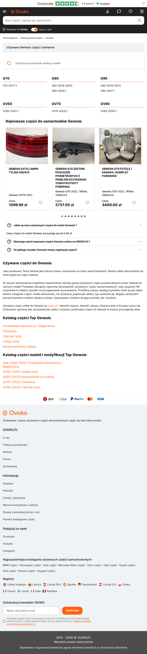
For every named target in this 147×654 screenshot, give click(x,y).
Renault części (27, 570)
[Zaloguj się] (107, 11)
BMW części (10, 565)
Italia (38, 591)
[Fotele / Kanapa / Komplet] (120, 146)
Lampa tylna (11, 341)
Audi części (50, 565)
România (52, 591)
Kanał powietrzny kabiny (19, 346)
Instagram (9, 550)
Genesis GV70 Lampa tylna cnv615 (23, 170)
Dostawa (8, 483)
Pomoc (7, 459)
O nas (6, 437)
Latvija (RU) (54, 584)
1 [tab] (62, 216)
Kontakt (7, 451)
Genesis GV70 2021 (20, 194)
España (71, 584)
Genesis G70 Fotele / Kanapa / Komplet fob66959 (117, 172)
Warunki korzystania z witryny (20, 504)
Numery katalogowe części (19, 519)
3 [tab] (69, 216)
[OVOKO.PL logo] (19, 11)
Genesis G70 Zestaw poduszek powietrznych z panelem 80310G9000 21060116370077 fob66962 (70, 177)
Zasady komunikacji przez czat (21, 512)
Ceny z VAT (45, 29)
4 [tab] (72, 216)
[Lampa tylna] (27, 146)
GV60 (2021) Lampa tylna (20, 371)
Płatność (8, 490)
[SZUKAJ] (140, 20)
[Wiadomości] (119, 11)
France (11, 591)
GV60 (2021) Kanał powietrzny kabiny (28, 377)
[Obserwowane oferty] (130, 11)
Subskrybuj (72, 610)
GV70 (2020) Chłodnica (19, 382)
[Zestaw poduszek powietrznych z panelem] (73, 146)
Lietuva (36, 584)
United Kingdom (16, 584)
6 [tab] (78, 216)
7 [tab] (81, 216)
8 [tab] (85, 216)
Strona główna (10, 38)
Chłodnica (9, 331)
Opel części (110, 565)
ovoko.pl (53, 305)
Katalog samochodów (31, 38)
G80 (55, 78)
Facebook (9, 536)
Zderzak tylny (12, 336)
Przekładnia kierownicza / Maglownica (29, 326)
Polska (126, 584)
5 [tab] (75, 216)
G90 (104, 78)
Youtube (8, 543)
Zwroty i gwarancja (14, 497)
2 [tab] (65, 216)
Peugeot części (46, 570)
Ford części (10, 570)
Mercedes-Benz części (72, 565)
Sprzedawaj (10, 466)
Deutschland (89, 584)
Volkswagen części (30, 565)
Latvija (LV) (109, 584)
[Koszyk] (142, 11)
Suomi (25, 591)
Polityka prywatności (15, 444)
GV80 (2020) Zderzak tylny (21, 387)
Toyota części (127, 565)
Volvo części (94, 565)
